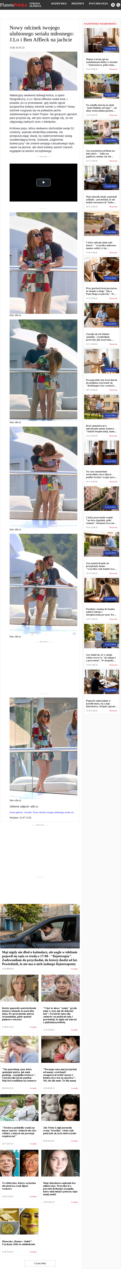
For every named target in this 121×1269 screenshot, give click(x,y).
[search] (118, 5)
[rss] (113, 5)
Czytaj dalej (40, 1263)
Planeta (13, 5)
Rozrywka (59, 3)
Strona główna (35, 4)
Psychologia (98, 3)
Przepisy (78, 3)
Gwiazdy (74, 969)
